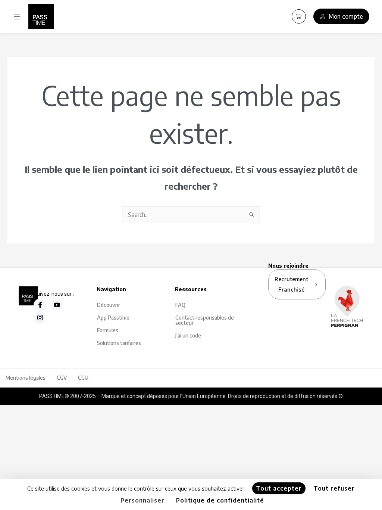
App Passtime (113, 317)
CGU (83, 377)
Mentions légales (26, 377)
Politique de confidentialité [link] (220, 500)
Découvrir (108, 305)
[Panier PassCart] (299, 16)
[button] (17, 16)
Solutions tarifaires (119, 343)
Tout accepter (279, 488)
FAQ (180, 305)
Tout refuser (334, 488)
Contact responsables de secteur (204, 320)
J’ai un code (188, 335)
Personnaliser (142, 500)
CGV (62, 377)
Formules (107, 330)
